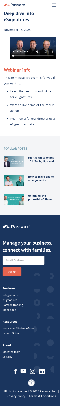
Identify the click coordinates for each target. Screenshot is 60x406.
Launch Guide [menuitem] (11, 333)
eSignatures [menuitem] (10, 300)
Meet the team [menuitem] (11, 352)
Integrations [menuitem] (10, 295)
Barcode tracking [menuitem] (13, 305)
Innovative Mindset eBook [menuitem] (18, 328)
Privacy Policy (16, 396)
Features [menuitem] (9, 288)
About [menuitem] (7, 345)
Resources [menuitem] (10, 321)
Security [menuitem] (7, 357)
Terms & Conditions (42, 396)
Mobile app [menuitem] (9, 310)
